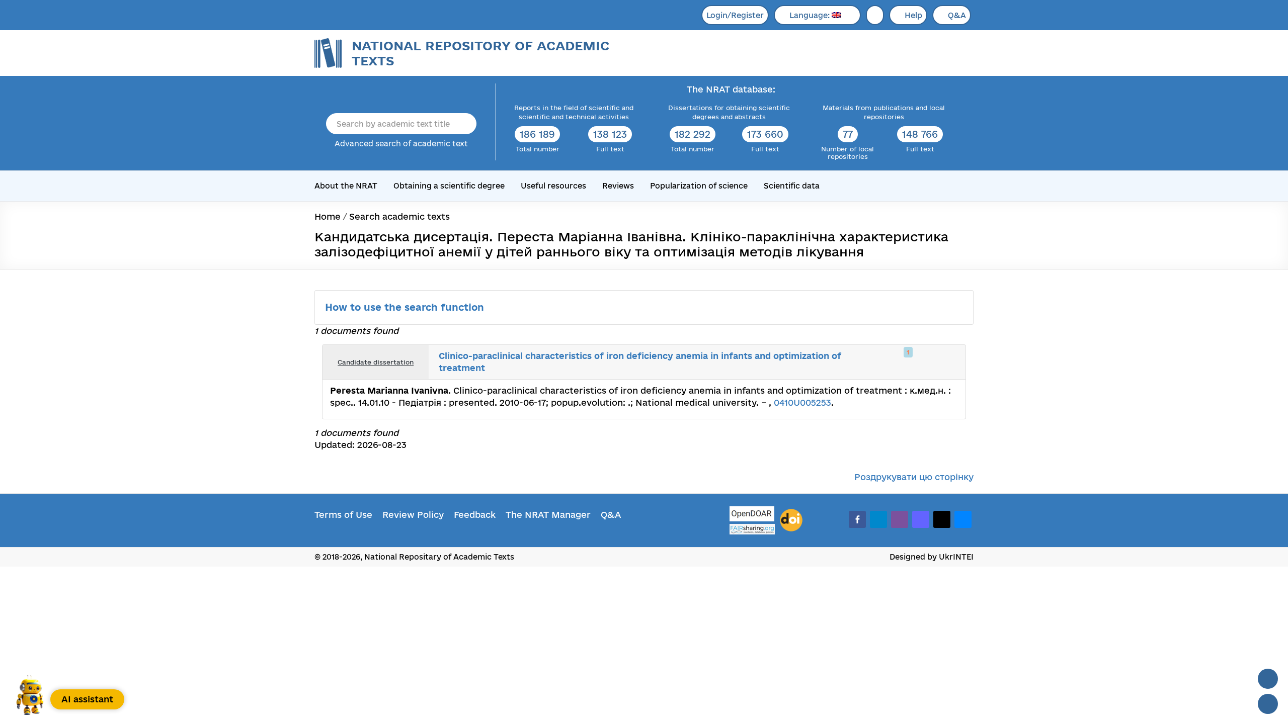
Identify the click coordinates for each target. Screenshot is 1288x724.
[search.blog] (950, 362)
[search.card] (917, 362)
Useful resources (553, 186)
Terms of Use (343, 514)
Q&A (957, 15)
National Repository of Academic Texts (480, 53)
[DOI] (791, 520)
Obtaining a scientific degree (449, 186)
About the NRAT (345, 186)
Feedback (475, 514)
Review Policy (413, 514)
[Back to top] (1268, 679)
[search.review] (939, 362)
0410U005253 (802, 402)
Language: (810, 15)
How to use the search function (406, 307)
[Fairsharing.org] (752, 529)
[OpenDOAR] (752, 515)
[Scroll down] (1268, 704)
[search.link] (928, 362)
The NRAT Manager (548, 514)
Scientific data (792, 186)
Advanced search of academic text (401, 143)
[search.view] (906, 362)
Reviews (618, 186)
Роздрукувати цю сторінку (914, 477)
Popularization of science (699, 186)
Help (913, 15)
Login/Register (735, 15)
